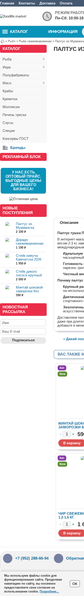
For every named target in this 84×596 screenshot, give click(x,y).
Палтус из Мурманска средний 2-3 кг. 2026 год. (27, 229)
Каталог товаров (15, 33)
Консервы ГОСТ (15, 139)
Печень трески (14, 115)
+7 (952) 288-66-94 (32, 558)
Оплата (66, 3)
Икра (6, 67)
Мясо (7, 83)
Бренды (17, 148)
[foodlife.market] (18, 16)
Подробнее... (49, 591)
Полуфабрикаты (16, 75)
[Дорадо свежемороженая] (7, 243)
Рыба (7, 59)
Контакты (27, 3)
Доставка (47, 3)
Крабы (8, 91)
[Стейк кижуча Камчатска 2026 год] (7, 259)
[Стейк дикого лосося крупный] (7, 275)
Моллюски (11, 107)
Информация (62, 31)
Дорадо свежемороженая (29, 241)
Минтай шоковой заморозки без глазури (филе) (29, 291)
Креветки (10, 99)
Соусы (8, 123)
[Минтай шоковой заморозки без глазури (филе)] (7, 291)
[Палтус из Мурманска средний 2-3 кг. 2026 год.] (7, 228)
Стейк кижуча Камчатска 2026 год (28, 259)
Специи (9, 131)
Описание (69, 222)
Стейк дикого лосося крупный (29, 273)
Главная (7, 3)
